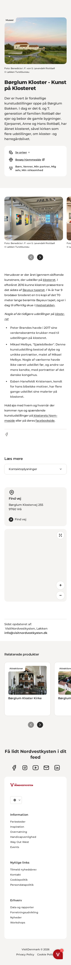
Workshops (17, 922)
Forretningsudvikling (24, 912)
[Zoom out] (60, 595)
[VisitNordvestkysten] (21, 785)
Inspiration (17, 826)
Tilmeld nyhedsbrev (23, 869)
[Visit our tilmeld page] (46, 768)
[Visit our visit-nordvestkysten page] (57, 768)
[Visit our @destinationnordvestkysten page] (35, 768)
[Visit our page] (14, 768)
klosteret (49, 280)
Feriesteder (17, 821)
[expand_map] (60, 535)
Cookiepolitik (19, 879)
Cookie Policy (46, 954)
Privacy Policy (25, 954)
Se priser (21, 152)
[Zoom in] (60, 585)
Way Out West (19, 842)
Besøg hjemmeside (28, 159)
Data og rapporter (22, 907)
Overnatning (18, 831)
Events (14, 847)
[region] (35, 565)
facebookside (45, 420)
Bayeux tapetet (34, 290)
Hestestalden (45, 305)
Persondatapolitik (22, 884)
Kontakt (15, 874)
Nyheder (16, 917)
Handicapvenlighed (23, 837)
